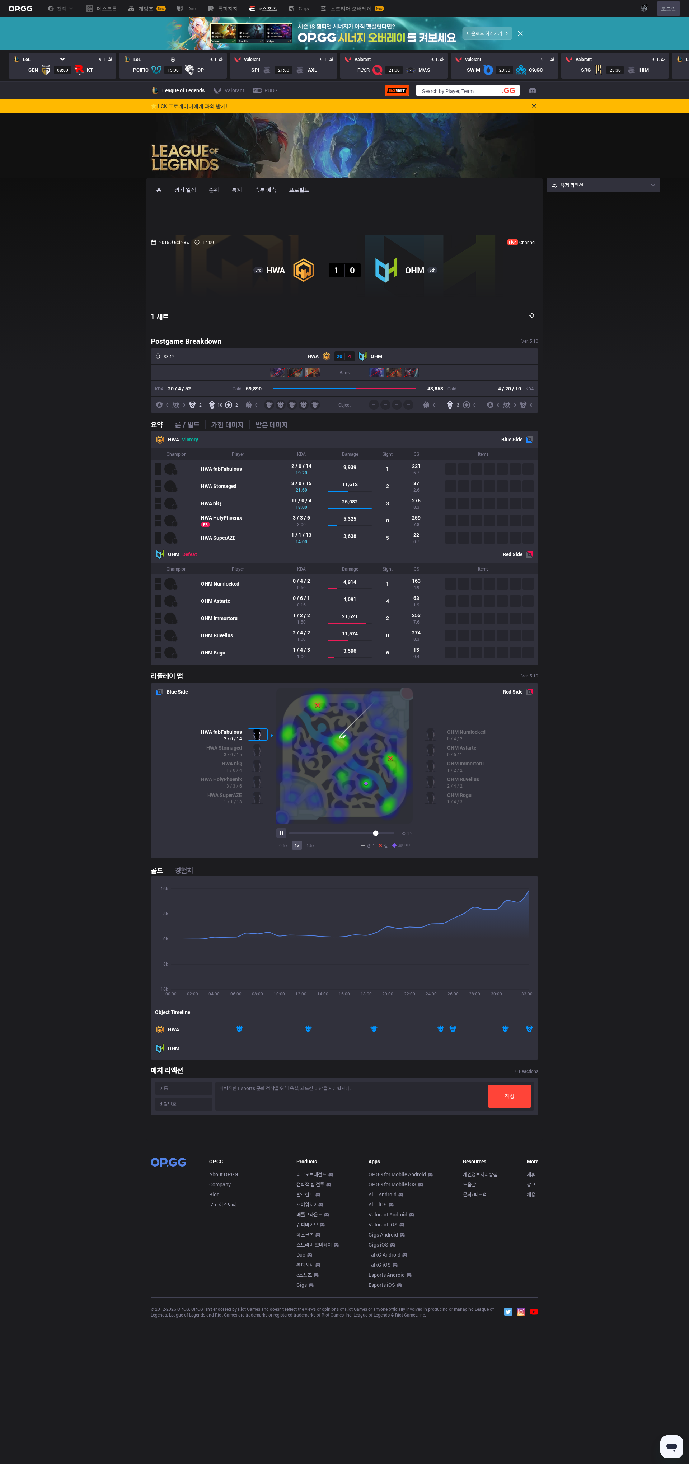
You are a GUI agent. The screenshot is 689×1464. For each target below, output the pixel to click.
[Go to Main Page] (20, 8)
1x (297, 845)
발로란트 (305, 1194)
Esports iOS (382, 1284)
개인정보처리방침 (480, 1174)
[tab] (160, 424)
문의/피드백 (475, 1194)
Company (220, 1184)
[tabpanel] (344, 548)
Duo (300, 1254)
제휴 (531, 1174)
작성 (510, 1096)
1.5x (310, 845)
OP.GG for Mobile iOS (392, 1184)
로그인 (668, 8)
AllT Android (383, 1194)
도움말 (469, 1184)
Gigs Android (383, 1234)
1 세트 (160, 316)
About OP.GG (223, 1174)
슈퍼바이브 (307, 1224)
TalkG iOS (380, 1264)
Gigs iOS (378, 1244)
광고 (531, 1184)
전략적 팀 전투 (310, 1184)
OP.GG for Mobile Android (397, 1174)
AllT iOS (378, 1204)
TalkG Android (384, 1254)
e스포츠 (304, 1274)
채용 (531, 1194)
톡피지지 (305, 1264)
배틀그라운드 (309, 1214)
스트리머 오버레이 (314, 1244)
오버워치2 (306, 1204)
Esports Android (387, 1274)
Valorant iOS (383, 1224)
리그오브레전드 (311, 1174)
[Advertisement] (344, 216)
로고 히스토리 (222, 1204)
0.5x (283, 845)
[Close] (520, 33)
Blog (214, 1194)
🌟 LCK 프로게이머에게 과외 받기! (189, 106)
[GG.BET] (397, 90)
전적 (62, 8)
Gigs (301, 1284)
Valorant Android (388, 1214)
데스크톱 (305, 1234)
